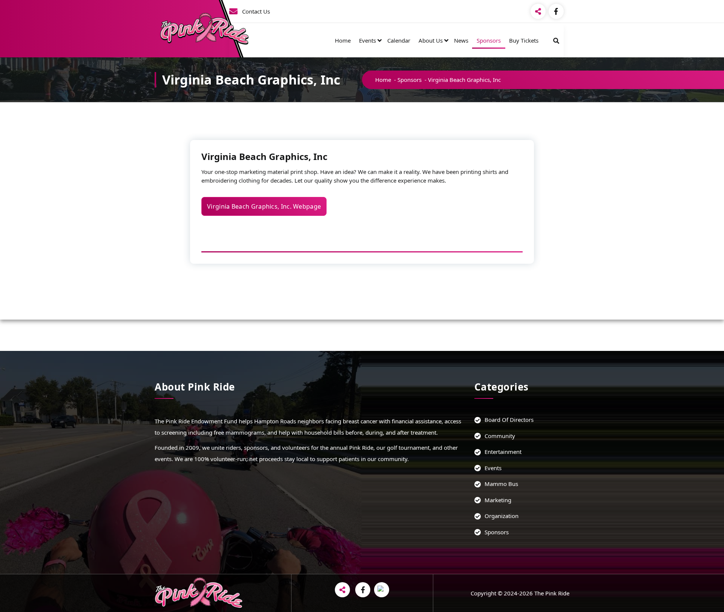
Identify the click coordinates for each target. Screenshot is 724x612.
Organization (501, 516)
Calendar (398, 40)
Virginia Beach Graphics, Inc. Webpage (264, 206)
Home (343, 40)
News (461, 40)
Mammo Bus (501, 483)
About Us (431, 40)
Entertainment (503, 451)
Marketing (498, 500)
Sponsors (489, 40)
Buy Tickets (523, 40)
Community (500, 436)
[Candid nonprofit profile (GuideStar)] (381, 589)
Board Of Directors (509, 419)
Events (367, 40)
